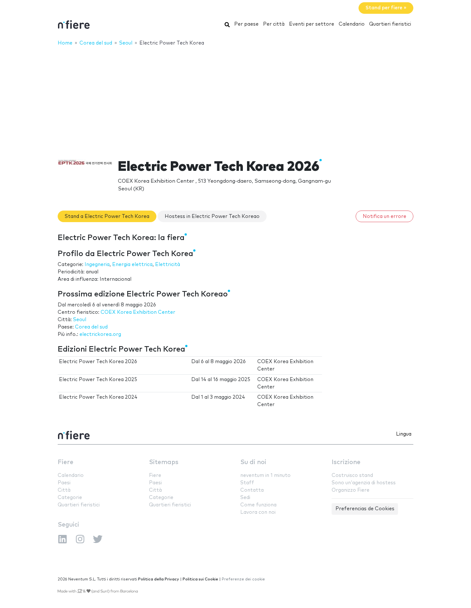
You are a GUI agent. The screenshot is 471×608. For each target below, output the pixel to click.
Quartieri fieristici (390, 24)
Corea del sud (91, 327)
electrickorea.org (100, 334)
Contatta (252, 490)
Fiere (65, 462)
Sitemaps (163, 462)
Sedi (245, 497)
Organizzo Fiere (350, 490)
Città (64, 490)
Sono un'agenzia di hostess (364, 482)
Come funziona (258, 505)
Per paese (246, 24)
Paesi (64, 482)
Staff (247, 482)
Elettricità (167, 264)
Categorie (70, 497)
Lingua (403, 434)
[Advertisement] (235, 98)
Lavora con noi (258, 512)
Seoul (79, 319)
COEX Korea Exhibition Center (138, 312)
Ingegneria (97, 264)
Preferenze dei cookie (243, 579)
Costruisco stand (352, 475)
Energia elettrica (132, 264)
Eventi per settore (311, 24)
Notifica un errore (384, 216)
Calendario (352, 24)
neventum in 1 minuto (265, 475)
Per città (274, 24)
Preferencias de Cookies (364, 508)
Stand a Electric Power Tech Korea (107, 216)
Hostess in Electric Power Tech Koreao (212, 216)
